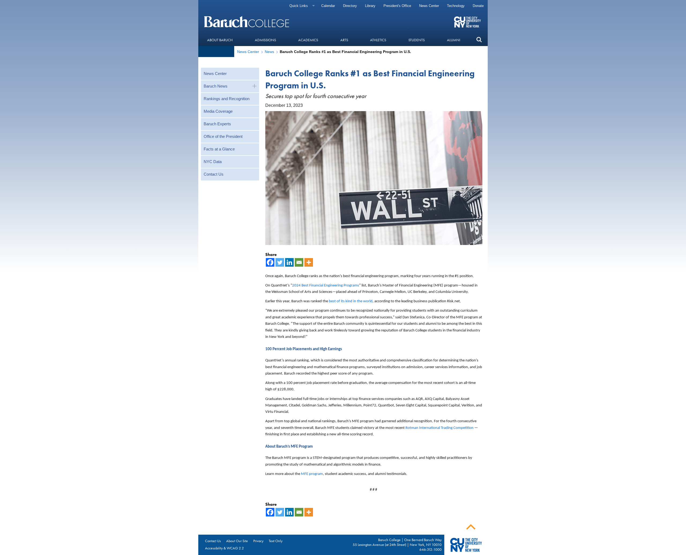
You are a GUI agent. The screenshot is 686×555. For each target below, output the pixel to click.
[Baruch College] (247, 22)
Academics (308, 39)
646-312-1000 (430, 549)
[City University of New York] (468, 22)
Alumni (453, 39)
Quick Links (298, 6)
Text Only (275, 540)
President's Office (397, 6)
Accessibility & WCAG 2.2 (224, 548)
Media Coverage (218, 111)
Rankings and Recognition (226, 98)
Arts (344, 39)
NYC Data (213, 161)
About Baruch (220, 39)
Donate (478, 6)
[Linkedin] (289, 262)
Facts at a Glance (219, 149)
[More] (308, 262)
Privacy (258, 540)
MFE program (312, 474)
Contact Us (213, 174)
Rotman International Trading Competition (439, 428)
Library (370, 6)
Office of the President (223, 136)
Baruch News (216, 86)
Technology (456, 6)
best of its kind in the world (350, 301)
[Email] (299, 262)
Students (416, 39)
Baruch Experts (217, 124)
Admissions (265, 39)
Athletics (378, 39)
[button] (479, 39)
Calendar (328, 6)
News (269, 52)
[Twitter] (279, 262)
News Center (429, 6)
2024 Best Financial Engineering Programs (325, 286)
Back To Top (471, 527)
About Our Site (237, 540)
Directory (350, 6)
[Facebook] (270, 262)
